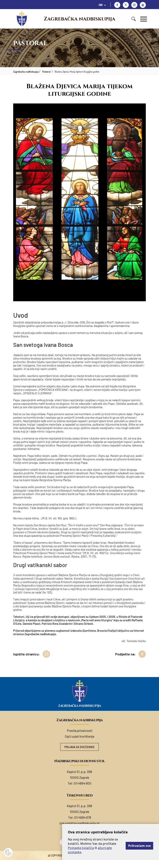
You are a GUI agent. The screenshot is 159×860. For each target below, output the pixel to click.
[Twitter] (126, 5)
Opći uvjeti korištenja (79, 736)
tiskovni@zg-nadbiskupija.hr (79, 823)
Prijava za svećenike (79, 747)
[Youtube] (143, 5)
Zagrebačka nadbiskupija (79, 18)
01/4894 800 (82, 783)
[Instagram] (134, 5)
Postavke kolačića (81, 848)
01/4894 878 (82, 817)
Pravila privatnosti (79, 730)
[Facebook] (117, 5)
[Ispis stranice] (46, 654)
